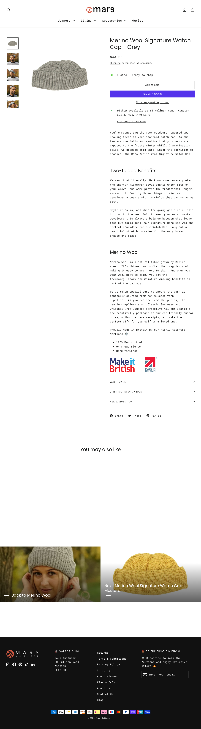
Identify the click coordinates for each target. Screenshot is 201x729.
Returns (103, 652)
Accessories (113, 20)
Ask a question (121, 401)
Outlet (137, 20)
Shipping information (126, 391)
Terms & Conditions (112, 658)
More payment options (152, 102)
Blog (100, 699)
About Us (103, 688)
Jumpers (65, 20)
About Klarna (107, 676)
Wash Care (118, 381)
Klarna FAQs (106, 682)
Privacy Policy (108, 664)
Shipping (115, 62)
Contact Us (105, 694)
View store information (131, 121)
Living (87, 20)
